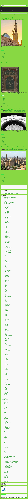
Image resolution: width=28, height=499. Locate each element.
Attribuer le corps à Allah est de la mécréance (9, 456)
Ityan (4, 443)
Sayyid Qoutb (5, 421)
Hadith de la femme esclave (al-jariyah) (8, 458)
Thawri (6, 257)
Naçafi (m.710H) (6, 111)
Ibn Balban (6, 316)
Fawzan (5, 404)
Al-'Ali (4, 432)
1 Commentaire (4, 144)
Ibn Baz (5, 408)
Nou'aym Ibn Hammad (8, 250)
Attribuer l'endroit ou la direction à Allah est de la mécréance (11, 455)
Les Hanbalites (22, 19)
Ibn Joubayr (6, 328)
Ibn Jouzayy (6, 329)
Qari (11, 111)
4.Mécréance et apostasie (7, 428)
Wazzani (6, 387)
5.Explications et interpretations (6, 429)
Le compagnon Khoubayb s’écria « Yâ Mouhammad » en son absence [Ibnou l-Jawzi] (14, 17)
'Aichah (6, 65)
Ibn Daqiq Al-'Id (7, 319)
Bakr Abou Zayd (6, 402)
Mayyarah (6, 349)
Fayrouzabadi (6, 294)
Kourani (6, 344)
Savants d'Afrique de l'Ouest (7, 470)
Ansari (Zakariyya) (7, 277)
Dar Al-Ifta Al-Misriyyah (6, 392)
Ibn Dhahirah (6, 320)
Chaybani (6, 227)
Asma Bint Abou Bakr (7, 222)
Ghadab (5, 441)
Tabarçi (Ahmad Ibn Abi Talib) (7, 422)
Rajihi (4, 419)
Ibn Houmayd (6, 325)
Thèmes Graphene (7, 498)
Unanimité (5, 397)
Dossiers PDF (13, 8)
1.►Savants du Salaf (6, 206)
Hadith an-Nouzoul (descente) (7, 457)
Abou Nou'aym (13, 19)
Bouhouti (6, 287)
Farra (6, 230)
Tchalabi (5, 423)
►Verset (5, 453)
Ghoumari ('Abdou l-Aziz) (8, 296)
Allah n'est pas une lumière (7, 203)
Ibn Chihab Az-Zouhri (23, 65)
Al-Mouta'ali (5, 437)
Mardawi (6, 346)
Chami (6, 289)
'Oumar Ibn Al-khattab (7, 149)
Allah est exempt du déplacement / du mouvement (10, 197)
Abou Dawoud (7, 214)
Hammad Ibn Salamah (7, 233)
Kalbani (5, 411)
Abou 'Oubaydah (7, 212)
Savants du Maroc (21, 111)
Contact (12, 10)
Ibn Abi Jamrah (7, 311)
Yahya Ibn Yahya (7, 260)
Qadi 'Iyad (10, 111)
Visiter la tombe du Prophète (7, 467)
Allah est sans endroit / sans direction (8, 199)
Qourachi (6, 368)
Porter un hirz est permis (7, 463)
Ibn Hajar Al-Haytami (7, 323)
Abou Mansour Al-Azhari (8, 216)
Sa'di (5, 372)
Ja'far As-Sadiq (7, 242)
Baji (5, 281)
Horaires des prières (7, 10)
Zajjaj (6, 261)
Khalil (6, 341)
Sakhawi (6, 373)
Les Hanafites (5, 394)
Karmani (6, 339)
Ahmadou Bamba (7, 276)
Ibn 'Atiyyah (6, 310)
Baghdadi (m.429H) (7, 279)
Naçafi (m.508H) (7, 355)
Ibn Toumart (6, 333)
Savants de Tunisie (6, 477)
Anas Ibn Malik (19, 65)
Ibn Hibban (6, 238)
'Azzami (6, 267)
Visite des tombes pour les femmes (8, 466)
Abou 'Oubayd (7, 211)
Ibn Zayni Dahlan (7, 334)
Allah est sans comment (6, 198)
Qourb (4, 448)
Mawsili (6, 348)
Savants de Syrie (6, 476)
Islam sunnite (4, 186)
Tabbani (6, 383)
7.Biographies (4, 468)
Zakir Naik (5, 424)
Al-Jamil (5, 436)
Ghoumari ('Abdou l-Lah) (8, 297)
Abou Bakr (6, 213)
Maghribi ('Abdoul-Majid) (8, 345)
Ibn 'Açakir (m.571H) (7, 304)
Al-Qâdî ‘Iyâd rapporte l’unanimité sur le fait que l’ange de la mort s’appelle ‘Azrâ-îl (12, 108)
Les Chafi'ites (22, 149)
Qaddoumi (6, 359)
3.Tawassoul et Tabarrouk (8, 19)
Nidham (6, 358)
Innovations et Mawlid (18, 8)
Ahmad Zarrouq (7, 275)
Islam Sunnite (2, 7)
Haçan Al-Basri (7, 232)
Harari (6, 301)
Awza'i (6, 223)
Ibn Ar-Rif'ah (6, 315)
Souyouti (24, 111)
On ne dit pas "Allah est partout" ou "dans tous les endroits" (11, 461)
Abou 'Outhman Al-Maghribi (8, 270)
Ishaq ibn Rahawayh (7, 241)
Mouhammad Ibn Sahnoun (8, 247)
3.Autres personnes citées (5, 399)
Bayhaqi (6, 285)
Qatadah (6, 251)
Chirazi (6, 291)
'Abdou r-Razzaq (7, 207)
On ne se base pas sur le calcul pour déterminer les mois (10, 462)
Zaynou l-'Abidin (7, 262)
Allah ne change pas (6, 204)
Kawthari (6, 340)
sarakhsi (6, 377)
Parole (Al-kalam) (6, 447)
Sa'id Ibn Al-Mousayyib (8, 252)
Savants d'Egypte (6, 473)
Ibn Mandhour (7, 330)
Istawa (4, 442)
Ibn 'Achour (18, 110)
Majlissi (5, 414)
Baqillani (6, 282)
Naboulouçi (6, 354)
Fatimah (6, 231)
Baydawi (14, 110)
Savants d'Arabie (6, 472)
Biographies (23, 8)
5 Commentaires (5, 184)
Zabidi (6, 388)
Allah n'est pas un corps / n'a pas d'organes (9, 202)
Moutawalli (6, 353)
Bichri (6, 286)
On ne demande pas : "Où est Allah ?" (8, 460)
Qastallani (6, 364)
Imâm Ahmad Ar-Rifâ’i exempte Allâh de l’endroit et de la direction (10, 193)
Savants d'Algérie (6, 471)
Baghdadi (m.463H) (7, 280)
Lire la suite (2, 95)
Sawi (5, 378)
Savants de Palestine (6, 475)
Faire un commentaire (5, 60)
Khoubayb (19, 19)
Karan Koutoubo (7, 338)
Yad (4, 451)
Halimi (6, 300)
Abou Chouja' (6, 272)
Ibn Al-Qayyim (5, 407)
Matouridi (6, 246)
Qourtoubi (14, 111)
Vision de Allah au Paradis (7, 465)
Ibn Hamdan (6, 324)
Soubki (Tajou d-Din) (7, 379)
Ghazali (16, 110)
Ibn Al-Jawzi (16, 19)
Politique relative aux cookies (23, 497)
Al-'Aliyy (5, 433)
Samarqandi (6, 374)
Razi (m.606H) (16, 111)
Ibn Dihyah (6, 321)
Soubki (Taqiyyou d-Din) (8, 380)
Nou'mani (5, 416)
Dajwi (6, 292)
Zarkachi (6, 389)
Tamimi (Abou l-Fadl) (7, 384)
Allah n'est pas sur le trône (7, 201)
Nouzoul (5, 446)
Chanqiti (6, 290)
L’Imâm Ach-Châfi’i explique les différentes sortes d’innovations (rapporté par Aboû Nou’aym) (13, 147)
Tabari (6, 255)
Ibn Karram (5, 409)
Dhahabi (5, 403)
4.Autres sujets (7, 110)
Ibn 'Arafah (6, 309)
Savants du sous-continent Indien (7, 480)
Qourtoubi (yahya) (7, 370)
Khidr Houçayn (7, 343)
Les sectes (2, 10)
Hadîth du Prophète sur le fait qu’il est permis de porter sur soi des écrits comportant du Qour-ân (12, 63)
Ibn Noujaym (6, 331)
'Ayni (5, 266)
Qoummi (5, 417)
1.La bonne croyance (4, 196)
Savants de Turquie (6, 478)
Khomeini (5, 412)
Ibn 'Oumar (6, 235)
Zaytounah (5, 398)
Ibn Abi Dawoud (7, 236)
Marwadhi (6, 245)
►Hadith (5, 452)
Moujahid (6, 248)
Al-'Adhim (5, 431)
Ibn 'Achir (6, 306)
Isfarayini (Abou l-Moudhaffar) (8, 335)
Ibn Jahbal (6, 326)
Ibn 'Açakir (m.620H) (7, 305)
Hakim (6, 299)
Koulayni (5, 413)
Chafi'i (20, 149)
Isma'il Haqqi (6, 336)
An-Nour (5, 438)
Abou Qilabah (6, 217)
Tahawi (6, 256)
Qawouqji (6, 365)
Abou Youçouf (6, 218)
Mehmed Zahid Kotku (7, 350)
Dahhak (6, 228)
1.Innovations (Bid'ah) (13, 149)
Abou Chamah (7, 271)
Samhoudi (6, 375)
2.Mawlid (5, 426)
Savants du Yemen (6, 481)
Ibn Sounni (6, 240)
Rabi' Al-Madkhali (6, 418)
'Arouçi (6, 265)
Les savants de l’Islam (8, 8)
